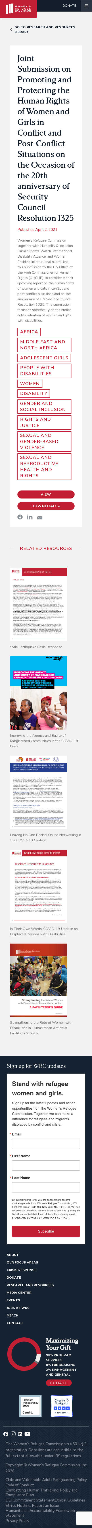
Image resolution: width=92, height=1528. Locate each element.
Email (16, 1134)
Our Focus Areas (22, 1262)
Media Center (19, 1293)
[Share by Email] (39, 517)
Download (43, 506)
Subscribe (46, 1231)
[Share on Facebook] (20, 517)
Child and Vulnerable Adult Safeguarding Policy (46, 1479)
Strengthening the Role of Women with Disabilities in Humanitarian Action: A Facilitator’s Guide (41, 1028)
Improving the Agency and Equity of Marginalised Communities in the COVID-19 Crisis (44, 741)
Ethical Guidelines (70, 1500)
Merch (12, 1315)
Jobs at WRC (18, 1308)
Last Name (21, 1178)
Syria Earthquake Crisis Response (36, 647)
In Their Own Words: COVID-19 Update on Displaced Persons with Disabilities (44, 931)
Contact (15, 1323)
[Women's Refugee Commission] (18, 6)
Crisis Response (21, 1270)
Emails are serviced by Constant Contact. (40, 1217)
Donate (69, 6)
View (46, 494)
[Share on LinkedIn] (30, 517)
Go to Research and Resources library (45, 29)
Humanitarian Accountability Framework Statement (40, 1513)
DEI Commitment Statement (30, 1500)
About (13, 1255)
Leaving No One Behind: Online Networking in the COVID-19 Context (45, 837)
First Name (21, 1156)
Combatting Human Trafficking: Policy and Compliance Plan (41, 1492)
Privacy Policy (17, 1520)
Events (13, 1300)
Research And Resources (30, 1285)
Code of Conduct (20, 1485)
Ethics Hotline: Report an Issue (32, 1505)
